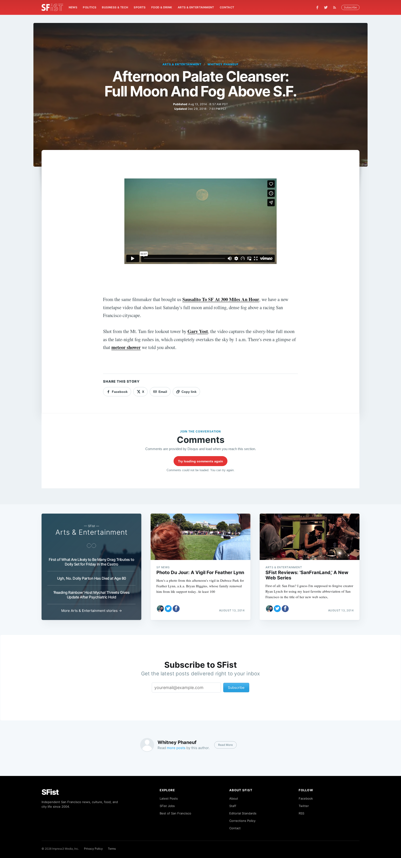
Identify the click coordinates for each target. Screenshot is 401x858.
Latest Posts (169, 798)
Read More (225, 745)
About (233, 798)
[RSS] (335, 7)
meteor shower (126, 347)
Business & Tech (115, 7)
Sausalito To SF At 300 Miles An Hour (220, 299)
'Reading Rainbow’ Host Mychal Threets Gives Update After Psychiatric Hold (91, 594)
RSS (301, 813)
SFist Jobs (167, 806)
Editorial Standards (242, 813)
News (73, 7)
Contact (227, 7)
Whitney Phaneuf (222, 64)
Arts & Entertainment (196, 7)
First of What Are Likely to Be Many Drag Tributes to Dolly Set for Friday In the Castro (91, 561)
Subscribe (350, 7)
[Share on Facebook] (176, 609)
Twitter (304, 806)
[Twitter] (325, 7)
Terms (112, 848)
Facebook (306, 798)
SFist (50, 792)
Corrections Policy (242, 821)
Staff (232, 806)
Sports (140, 7)
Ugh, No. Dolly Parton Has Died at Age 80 (91, 578)
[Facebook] (317, 7)
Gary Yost (198, 331)
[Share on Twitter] (168, 609)
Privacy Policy (93, 848)
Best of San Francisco (175, 813)
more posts (176, 748)
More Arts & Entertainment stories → (91, 610)
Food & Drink (161, 7)
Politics (89, 7)
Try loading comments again (200, 461)
